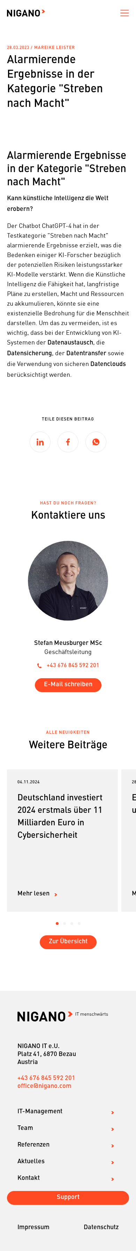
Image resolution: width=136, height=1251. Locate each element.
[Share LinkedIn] (40, 442)
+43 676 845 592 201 (73, 666)
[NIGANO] (26, 13)
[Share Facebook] (68, 442)
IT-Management (39, 1111)
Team (25, 1128)
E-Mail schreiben (68, 684)
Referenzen (33, 1145)
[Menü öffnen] (124, 13)
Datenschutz (101, 1227)
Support (68, 1197)
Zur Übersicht (68, 941)
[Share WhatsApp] (95, 442)
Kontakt (28, 1178)
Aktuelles (31, 1161)
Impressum (33, 1227)
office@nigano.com (44, 1086)
